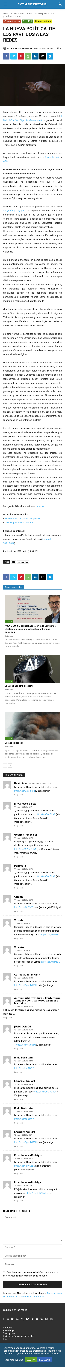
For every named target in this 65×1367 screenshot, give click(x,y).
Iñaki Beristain (23, 1057)
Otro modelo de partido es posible (23, 518)
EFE (13, 562)
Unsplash (40, 506)
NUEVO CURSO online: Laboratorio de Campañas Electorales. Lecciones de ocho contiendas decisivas (30, 629)
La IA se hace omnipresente (19, 686)
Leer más (9, 1359)
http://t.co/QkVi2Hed (24, 791)
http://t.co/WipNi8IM (50, 934)
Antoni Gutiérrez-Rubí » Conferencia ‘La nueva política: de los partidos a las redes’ (37, 1000)
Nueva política (43, 21)
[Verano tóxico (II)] (32, 726)
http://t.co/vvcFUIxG (46, 814)
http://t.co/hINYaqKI (26, 1045)
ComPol (28, 13)
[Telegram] (50, 56)
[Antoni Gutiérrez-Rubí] (5, 48)
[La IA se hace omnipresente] (32, 669)
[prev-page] (5, 765)
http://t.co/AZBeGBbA (25, 849)
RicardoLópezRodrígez (28, 1155)
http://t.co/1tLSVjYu (24, 907)
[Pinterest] (21, 56)
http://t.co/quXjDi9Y (24, 1068)
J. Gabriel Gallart (24, 1081)
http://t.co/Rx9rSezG (24, 1166)
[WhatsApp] (28, 56)
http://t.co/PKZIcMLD (37, 1193)
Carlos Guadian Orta (27, 974)
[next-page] (10, 765)
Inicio (5, 13)
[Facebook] (6, 56)
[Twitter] (13, 56)
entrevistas (23, 562)
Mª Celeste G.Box (25, 803)
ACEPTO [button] (31, 1360)
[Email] (42, 56)
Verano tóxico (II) (14, 743)
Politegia (20, 865)
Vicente (19, 920)
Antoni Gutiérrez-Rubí (21, 48)
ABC (5, 161)
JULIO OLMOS (22, 1026)
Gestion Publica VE (25, 834)
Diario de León (52, 157)
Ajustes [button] (19, 1359)
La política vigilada (14, 210)
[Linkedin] (35, 56)
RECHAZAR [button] (44, 1360)
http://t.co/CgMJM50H (25, 985)
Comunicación (16, 13)
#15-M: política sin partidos (19, 522)
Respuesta (18, 795)
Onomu (19, 896)
